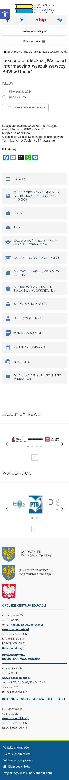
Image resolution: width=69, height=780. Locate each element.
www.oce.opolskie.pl (15, 629)
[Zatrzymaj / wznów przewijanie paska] (5, 51)
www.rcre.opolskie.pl (15, 718)
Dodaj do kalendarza (28, 107)
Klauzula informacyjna (17, 754)
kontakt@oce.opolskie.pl (27, 624)
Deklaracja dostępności (18, 760)
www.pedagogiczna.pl (16, 678)
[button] (5, 14)
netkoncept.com (40, 773)
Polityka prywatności (16, 747)
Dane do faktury (12, 648)
